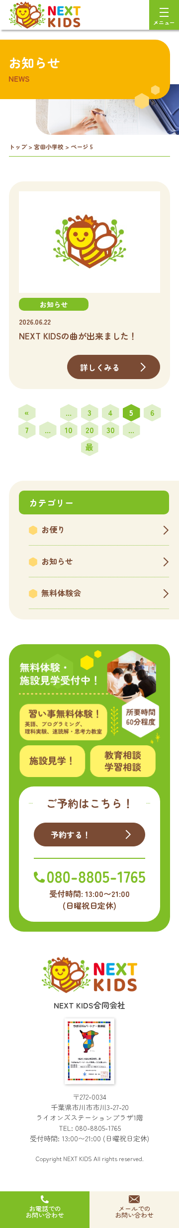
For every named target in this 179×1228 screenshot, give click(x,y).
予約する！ (71, 834)
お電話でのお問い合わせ (44, 1212)
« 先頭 (27, 413)
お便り (53, 529)
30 (110, 430)
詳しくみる (100, 367)
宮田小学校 (49, 146)
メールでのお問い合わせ (134, 1212)
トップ (18, 146)
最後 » (89, 448)
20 (90, 430)
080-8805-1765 (98, 1128)
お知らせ (57, 561)
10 (69, 430)
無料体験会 (61, 593)
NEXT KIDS (77, 1158)
